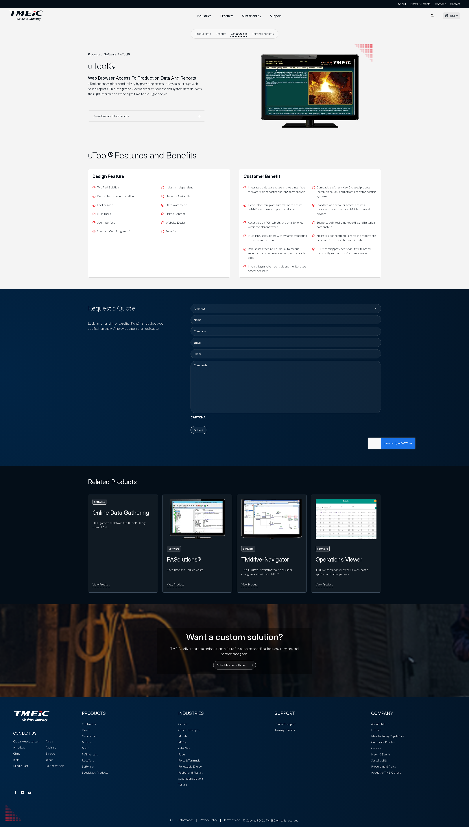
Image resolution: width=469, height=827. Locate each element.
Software (110, 54)
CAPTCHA (198, 417)
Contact (440, 4)
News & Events (420, 4)
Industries (204, 16)
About (402, 4)
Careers (455, 4)
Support (276, 16)
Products (226, 16)
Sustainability (251, 16)
